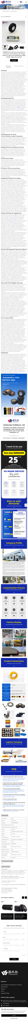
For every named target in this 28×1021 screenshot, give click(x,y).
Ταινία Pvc (3, 989)
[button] (23, 897)
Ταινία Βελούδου (14, 11)
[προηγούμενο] (1, 47)
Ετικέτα (2, 991)
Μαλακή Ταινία (4, 987)
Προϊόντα (7, 11)
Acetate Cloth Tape (5, 993)
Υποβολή (14, 959)
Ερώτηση (14, 60)
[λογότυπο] (6, 2)
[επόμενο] (25, 47)
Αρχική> (4, 11)
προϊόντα (12, 221)
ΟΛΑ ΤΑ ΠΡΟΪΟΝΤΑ (6, 16)
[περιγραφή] (9, 973)
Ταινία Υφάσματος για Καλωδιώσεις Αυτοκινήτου (11, 985)
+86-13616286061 (6, 1003)
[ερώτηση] (26, 505)
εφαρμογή (19, 106)
